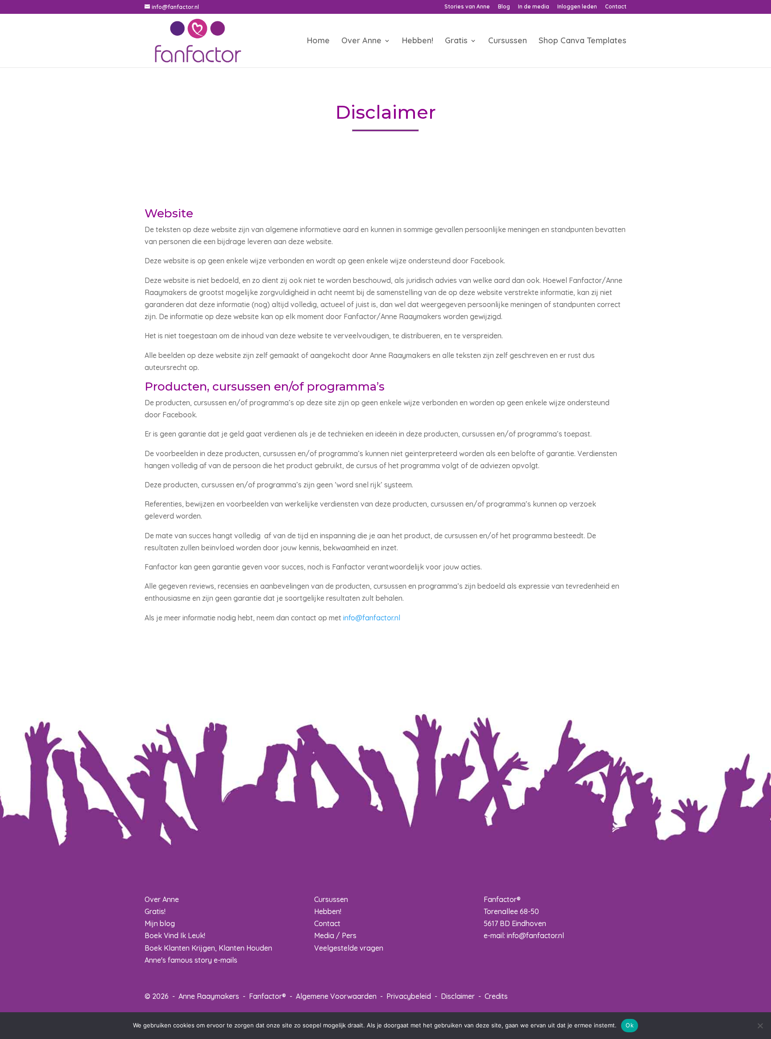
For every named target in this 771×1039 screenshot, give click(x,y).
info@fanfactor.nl (371, 617)
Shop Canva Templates (582, 41)
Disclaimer (458, 996)
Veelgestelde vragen (348, 947)
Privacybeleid (408, 996)
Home (318, 41)
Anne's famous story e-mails (191, 960)
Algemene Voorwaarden (336, 996)
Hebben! (417, 41)
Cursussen (507, 41)
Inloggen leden (577, 7)
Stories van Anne (467, 7)
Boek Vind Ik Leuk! (175, 935)
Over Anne (361, 41)
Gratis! (155, 911)
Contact (615, 7)
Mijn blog (160, 923)
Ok (630, 1025)
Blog (504, 7)
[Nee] (759, 1025)
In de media (533, 7)
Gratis (456, 41)
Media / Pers (335, 935)
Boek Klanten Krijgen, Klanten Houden (208, 947)
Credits (496, 996)
